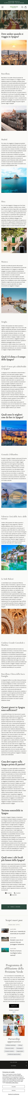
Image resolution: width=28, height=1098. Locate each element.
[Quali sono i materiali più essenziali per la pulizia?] (5, 930)
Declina (13, 1090)
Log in (14, 1012)
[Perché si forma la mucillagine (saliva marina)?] (5, 950)
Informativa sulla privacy (12, 1082)
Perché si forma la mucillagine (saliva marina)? (15, 953)
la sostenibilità (11, 833)
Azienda (13, 1065)
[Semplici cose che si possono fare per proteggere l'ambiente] (5, 939)
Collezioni (13, 1062)
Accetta (14, 1086)
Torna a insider (15, 906)
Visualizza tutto (14, 924)
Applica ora (14, 1006)
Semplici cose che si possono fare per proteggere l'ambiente (17, 942)
